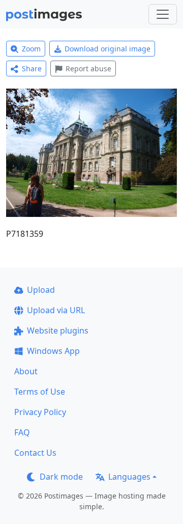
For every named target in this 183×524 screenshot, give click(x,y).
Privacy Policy (40, 412)
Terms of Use (39, 391)
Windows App (53, 350)
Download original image (107, 48)
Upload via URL (56, 310)
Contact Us (35, 452)
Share (32, 68)
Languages (129, 476)
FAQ (22, 432)
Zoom (31, 48)
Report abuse (88, 68)
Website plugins (57, 330)
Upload (41, 289)
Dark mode (61, 476)
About (26, 371)
